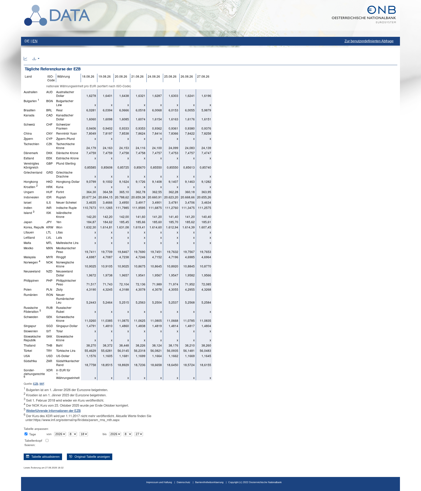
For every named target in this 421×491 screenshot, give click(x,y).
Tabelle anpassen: (36, 429)
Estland (29, 158)
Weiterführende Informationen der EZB (53, 410)
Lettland (29, 237)
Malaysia (30, 257)
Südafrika (30, 361)
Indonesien (31, 197)
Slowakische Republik (32, 338)
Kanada (29, 115)
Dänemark (31, 153)
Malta (27, 242)
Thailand (30, 345)
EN (34, 41)
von (49, 434)
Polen (28, 289)
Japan (28, 222)
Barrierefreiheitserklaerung (209, 482)
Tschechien (31, 144)
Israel (27, 202)
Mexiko (28, 248)
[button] (35, 58)
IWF (41, 383)
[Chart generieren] (25, 58)
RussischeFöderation (32, 309)
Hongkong (31, 181)
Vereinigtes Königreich (31, 165)
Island (29, 212)
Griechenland (33, 172)
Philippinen (31, 280)
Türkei (28, 350)
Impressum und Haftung (159, 482)
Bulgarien (31, 101)
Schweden (31, 317)
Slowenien (31, 331)
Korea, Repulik (34, 227)
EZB (35, 383)
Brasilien (30, 110)
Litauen (29, 232)
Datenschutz (183, 482)
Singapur (30, 326)
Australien (30, 92)
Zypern (28, 138)
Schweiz (29, 124)
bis (105, 434)
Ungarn (29, 192)
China (28, 133)
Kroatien (31, 187)
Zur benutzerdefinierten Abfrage (369, 41)
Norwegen (32, 262)
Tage (32, 434)
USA (27, 356)
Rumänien (31, 294)
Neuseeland (32, 271)
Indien (28, 207)
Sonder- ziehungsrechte (34, 373)
